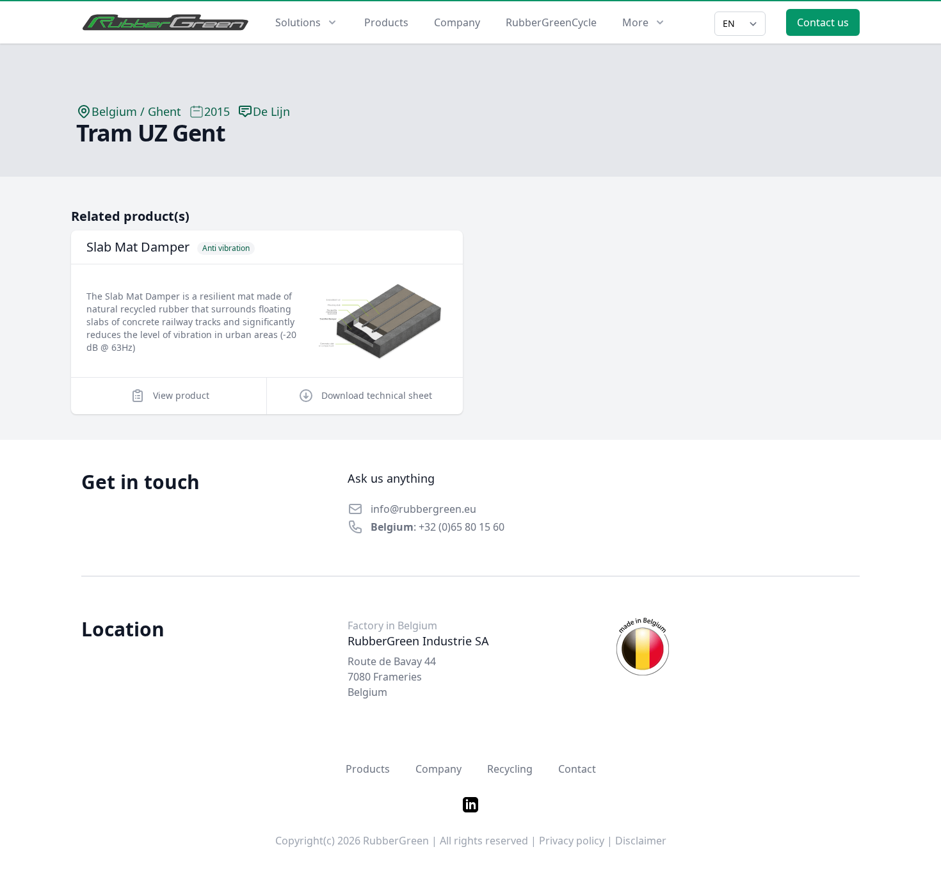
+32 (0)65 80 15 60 (461, 527)
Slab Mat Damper (137, 246)
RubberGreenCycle (551, 22)
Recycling (510, 769)
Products (386, 22)
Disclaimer (640, 841)
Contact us (823, 22)
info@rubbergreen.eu (423, 509)
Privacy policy (571, 841)
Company (457, 22)
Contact (577, 769)
